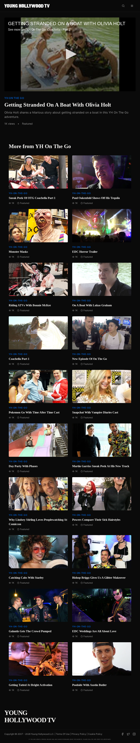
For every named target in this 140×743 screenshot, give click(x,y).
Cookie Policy (95, 734)
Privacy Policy (78, 734)
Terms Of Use (63, 734)
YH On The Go (14, 97)
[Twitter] (128, 734)
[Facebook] (122, 734)
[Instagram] (134, 734)
